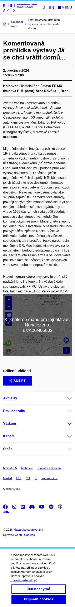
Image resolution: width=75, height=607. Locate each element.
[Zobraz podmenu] (65, 398)
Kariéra (9, 436)
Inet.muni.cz (49, 478)
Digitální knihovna (49, 468)
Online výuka (11, 488)
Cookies (29, 534)
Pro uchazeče (14, 411)
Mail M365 (10, 468)
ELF (18, 478)
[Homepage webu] (20, 8)
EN (51, 8)
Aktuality (10, 398)
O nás (7, 449)
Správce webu (12, 534)
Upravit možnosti (21, 580)
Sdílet (20, 381)
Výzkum (9, 423)
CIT (28, 478)
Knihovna (27, 468)
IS (36, 478)
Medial (7, 478)
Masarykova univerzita (28, 529)
